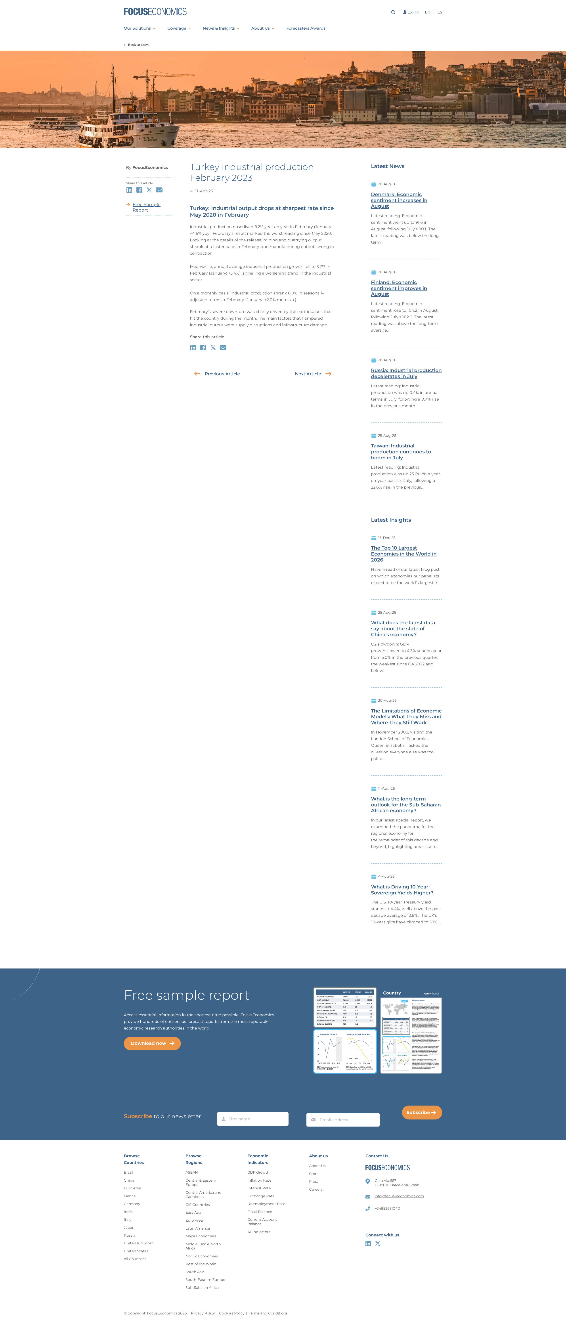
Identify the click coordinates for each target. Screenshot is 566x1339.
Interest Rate (259, 1188)
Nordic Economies (201, 1256)
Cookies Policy (232, 1313)
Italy (127, 1219)
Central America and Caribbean (203, 1194)
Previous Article (222, 373)
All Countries (135, 1259)
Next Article (308, 373)
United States (136, 1251)
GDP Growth (258, 1172)
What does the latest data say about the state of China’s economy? (403, 629)
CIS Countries (197, 1205)
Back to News (138, 45)
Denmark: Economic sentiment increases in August (399, 200)
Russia (129, 1235)
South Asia (194, 1272)
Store (314, 1174)
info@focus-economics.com (399, 1196)
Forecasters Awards (305, 28)
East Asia (193, 1212)
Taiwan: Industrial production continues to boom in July (401, 452)
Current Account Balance (262, 1221)
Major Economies (200, 1236)
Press (314, 1181)
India (128, 1212)
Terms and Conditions (268, 1313)
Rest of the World (200, 1264)
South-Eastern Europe (205, 1280)
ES (440, 12)
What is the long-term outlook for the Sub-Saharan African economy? (406, 805)
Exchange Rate (261, 1196)
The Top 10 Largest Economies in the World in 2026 (404, 554)
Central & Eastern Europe (200, 1182)
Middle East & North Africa (203, 1246)
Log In (413, 12)
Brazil (128, 1172)
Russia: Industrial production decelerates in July (406, 373)
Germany (132, 1204)
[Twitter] (377, 1243)
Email (312, 1108)
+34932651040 (387, 1208)
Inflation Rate (259, 1180)
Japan (129, 1227)
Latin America (197, 1228)
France (130, 1196)
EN (427, 12)
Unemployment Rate (266, 1204)
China (129, 1180)
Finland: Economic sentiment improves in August (399, 288)
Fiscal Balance (259, 1212)
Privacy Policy (203, 1313)
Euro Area (132, 1188)
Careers (316, 1189)
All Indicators (258, 1232)
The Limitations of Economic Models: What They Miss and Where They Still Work (406, 717)
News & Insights (219, 28)
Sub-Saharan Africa (202, 1288)
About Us (260, 28)
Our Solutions (137, 28)
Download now (148, 1043)
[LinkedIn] (368, 1243)
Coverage (176, 28)
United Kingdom (139, 1243)
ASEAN (191, 1172)
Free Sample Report (147, 207)
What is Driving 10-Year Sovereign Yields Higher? (402, 890)
